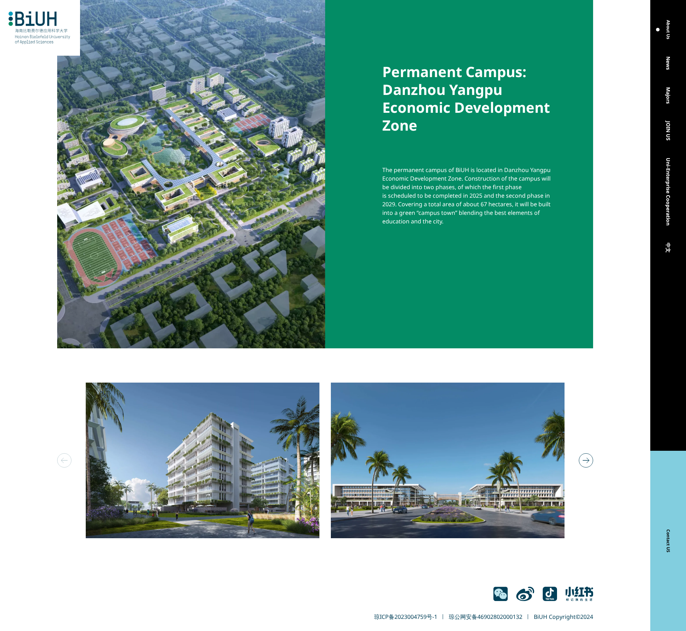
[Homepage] (40, 28)
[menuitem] (668, 29)
